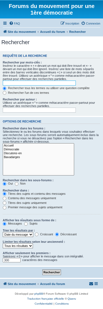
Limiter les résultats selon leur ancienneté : (34, 241)
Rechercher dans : (16, 190)
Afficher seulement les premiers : (27, 253)
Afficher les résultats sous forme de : (29, 220)
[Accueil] (38, 146)
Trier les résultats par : (19, 230)
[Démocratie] (38, 149)
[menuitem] (14, 23)
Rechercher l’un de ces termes (28, 92)
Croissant (46, 234)
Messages (14, 223)
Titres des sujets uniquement (26, 202)
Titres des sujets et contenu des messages (36, 193)
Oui (10, 183)
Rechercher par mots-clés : (22, 62)
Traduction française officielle (45, 298)
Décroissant (68, 234)
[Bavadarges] (38, 157)
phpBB (38, 293)
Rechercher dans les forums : (24, 128)
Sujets (33, 223)
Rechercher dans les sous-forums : (28, 180)
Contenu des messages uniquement (31, 198)
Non (22, 183)
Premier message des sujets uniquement (34, 207)
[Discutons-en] (38, 153)
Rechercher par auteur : (20, 99)
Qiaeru (72, 298)
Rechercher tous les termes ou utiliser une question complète (48, 88)
